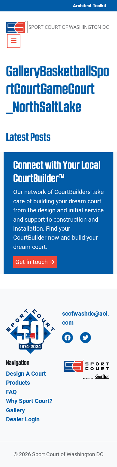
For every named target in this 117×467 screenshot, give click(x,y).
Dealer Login (23, 419)
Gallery (15, 410)
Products (18, 382)
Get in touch (31, 261)
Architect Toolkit (89, 5)
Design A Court (26, 373)
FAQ (11, 392)
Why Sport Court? (29, 401)
